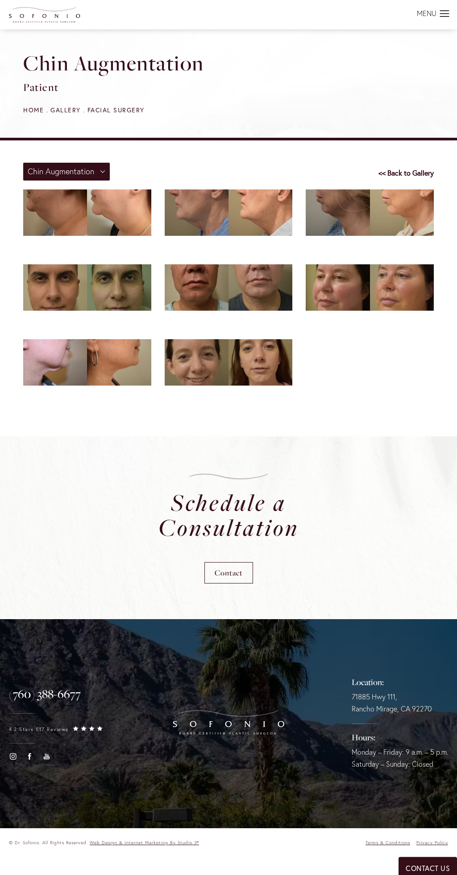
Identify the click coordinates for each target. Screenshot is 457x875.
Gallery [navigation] (65, 110)
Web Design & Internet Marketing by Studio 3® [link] (144, 843)
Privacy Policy (432, 843)
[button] (444, 14)
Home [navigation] (33, 110)
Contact (229, 572)
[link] (45, 694)
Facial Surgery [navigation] (116, 110)
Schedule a (228, 515)
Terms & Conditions (388, 843)
